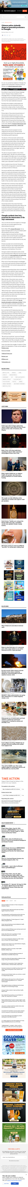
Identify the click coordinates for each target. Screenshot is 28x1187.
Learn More (6, 1183)
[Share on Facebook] (5, 35)
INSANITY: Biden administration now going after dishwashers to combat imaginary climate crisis (13, 696)
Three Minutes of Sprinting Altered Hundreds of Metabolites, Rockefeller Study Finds (12, 954)
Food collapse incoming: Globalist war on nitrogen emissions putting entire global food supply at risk (13, 744)
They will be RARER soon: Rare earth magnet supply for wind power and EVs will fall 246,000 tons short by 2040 (13, 767)
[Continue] (25, 1157)
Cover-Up (16, 38)
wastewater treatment (19, 383)
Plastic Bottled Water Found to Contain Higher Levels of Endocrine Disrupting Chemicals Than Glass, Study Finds (13, 1001)
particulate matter (11, 39)
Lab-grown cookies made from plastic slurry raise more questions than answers (13, 1006)
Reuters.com (5, 356)
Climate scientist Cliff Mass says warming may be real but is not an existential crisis (14, 930)
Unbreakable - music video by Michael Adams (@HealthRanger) (12, 866)
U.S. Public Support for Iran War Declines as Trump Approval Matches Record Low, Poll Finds (13, 1021)
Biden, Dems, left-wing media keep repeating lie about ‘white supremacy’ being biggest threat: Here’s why (12, 452)
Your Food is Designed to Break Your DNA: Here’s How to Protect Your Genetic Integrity (13, 939)
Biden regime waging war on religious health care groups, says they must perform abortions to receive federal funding (12, 476)
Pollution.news (5, 348)
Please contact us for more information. (10, 802)
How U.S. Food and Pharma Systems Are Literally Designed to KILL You (13, 859)
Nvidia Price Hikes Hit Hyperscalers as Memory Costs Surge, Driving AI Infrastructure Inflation (13, 959)
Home (3, 22)
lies (6, 39)
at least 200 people (15, 229)
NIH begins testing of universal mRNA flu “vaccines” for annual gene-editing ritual (13, 546)
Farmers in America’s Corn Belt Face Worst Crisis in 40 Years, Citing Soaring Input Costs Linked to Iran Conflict (14, 969)
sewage (11, 40)
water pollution (8, 41)
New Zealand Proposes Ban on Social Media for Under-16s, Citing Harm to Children (12, 995)
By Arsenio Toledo (5, 32)
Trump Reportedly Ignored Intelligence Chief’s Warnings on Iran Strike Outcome (12, 1016)
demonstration (20, 38)
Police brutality (23, 39)
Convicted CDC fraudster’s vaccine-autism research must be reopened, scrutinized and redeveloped (13, 1011)
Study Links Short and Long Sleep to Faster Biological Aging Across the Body (11, 934)
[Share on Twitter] (7, 35)
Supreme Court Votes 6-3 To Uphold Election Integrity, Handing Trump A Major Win (13, 944)
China (13, 38)
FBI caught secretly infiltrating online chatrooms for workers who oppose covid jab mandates (13, 499)
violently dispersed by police (15, 86)
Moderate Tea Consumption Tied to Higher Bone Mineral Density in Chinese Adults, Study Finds (12, 964)
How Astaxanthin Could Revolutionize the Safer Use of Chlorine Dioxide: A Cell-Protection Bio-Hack (13, 915)
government (4, 39)
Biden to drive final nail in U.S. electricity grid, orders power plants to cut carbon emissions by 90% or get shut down (13, 649)
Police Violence (4, 40)
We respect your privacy (14, 1160)
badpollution (6, 38)
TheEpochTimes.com (7, 353)
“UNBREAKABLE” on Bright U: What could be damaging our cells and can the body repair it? (12, 1026)
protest (8, 40)
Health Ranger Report (7, 823)
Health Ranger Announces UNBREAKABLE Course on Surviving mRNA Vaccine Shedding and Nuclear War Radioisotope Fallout (13, 850)
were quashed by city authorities (18, 255)
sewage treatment (16, 40)
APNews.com (5, 359)
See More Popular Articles (14, 1030)
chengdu (10, 38)
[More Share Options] (10, 35)
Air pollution (8, 22)
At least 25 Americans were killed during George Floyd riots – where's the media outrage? (14, 125)
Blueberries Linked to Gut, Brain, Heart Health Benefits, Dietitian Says (12, 949)
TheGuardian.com (6, 362)
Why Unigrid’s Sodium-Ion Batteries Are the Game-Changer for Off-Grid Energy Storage (13, 986)
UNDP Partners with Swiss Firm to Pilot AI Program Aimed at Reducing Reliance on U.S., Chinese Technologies (13, 980)
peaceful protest (17, 39)
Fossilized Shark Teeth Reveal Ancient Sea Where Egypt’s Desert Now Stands (13, 910)
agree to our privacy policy (14, 1180)
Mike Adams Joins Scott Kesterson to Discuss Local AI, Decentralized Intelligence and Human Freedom (14, 840)
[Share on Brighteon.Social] (3, 35)
